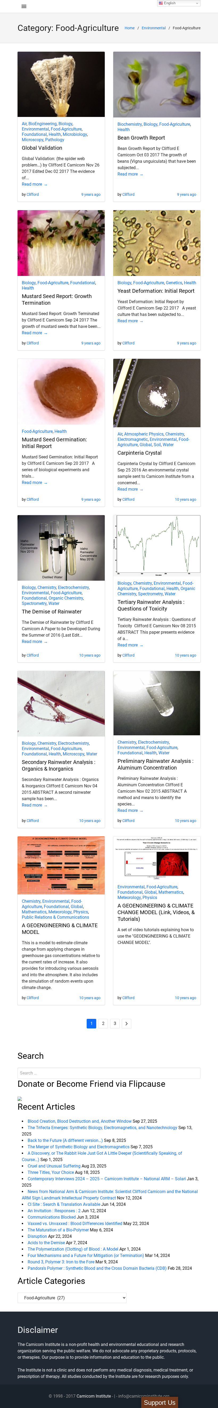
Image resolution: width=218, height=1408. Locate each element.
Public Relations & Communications (55, 917)
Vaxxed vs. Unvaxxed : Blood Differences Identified (75, 1223)
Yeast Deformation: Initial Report (156, 291)
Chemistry (174, 434)
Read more (32, 184)
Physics (80, 911)
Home (130, 28)
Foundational (34, 134)
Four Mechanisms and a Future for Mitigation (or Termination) (86, 1255)
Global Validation (42, 148)
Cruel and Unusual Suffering (54, 1166)
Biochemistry (130, 124)
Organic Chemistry (66, 598)
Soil (157, 444)
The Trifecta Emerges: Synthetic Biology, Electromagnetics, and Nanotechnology (102, 1127)
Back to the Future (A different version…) (65, 1140)
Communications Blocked (52, 1217)
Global (146, 444)
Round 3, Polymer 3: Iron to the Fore (61, 1261)
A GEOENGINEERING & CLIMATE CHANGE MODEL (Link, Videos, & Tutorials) (156, 912)
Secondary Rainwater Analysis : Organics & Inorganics (58, 765)
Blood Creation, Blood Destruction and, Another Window (80, 1121)
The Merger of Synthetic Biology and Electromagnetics (78, 1146)
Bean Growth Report (141, 138)
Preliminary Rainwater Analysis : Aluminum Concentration (156, 764)
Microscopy (32, 139)
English (169, 3)
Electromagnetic (133, 439)
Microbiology (75, 134)
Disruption (37, 1236)
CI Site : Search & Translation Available (64, 1204)
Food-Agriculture (66, 129)
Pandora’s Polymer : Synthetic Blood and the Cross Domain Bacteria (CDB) (97, 1268)
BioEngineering (42, 123)
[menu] (24, 6)
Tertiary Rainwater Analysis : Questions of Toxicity (151, 605)
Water (168, 444)
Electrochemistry (73, 587)
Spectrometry (34, 603)
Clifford (33, 194)
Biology (65, 123)
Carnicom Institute (94, 1396)
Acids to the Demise (46, 1242)
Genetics (174, 282)
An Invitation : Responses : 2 (54, 1210)
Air (24, 123)
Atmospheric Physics (144, 434)
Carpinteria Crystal (140, 453)
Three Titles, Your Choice (51, 1172)
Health (55, 134)
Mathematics (34, 911)
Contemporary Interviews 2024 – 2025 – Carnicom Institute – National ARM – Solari (107, 1178)
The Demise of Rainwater (52, 611)
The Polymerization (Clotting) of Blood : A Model (73, 1249)
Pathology (54, 139)
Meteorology (60, 911)
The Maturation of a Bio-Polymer (58, 1229)
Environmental (154, 28)
